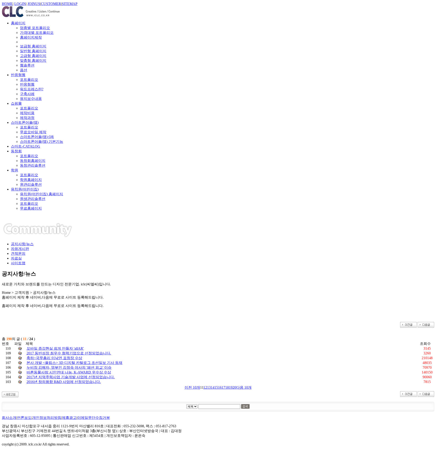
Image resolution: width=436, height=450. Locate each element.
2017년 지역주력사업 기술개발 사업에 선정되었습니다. (71, 377)
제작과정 (27, 118)
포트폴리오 (29, 80)
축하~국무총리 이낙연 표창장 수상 (54, 358)
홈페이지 (18, 23)
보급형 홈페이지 (33, 46)
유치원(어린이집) (25, 189)
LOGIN (20, 4)
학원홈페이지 (31, 180)
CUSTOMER (51, 4)
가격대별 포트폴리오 (37, 33)
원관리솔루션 (31, 184)
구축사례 (27, 94)
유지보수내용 (31, 99)
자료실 (16, 258)
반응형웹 (18, 75)
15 (216, 387)
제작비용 (27, 113)
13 (209, 387)
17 (223, 387)
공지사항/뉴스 (22, 244)
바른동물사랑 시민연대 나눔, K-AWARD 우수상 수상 (69, 372)
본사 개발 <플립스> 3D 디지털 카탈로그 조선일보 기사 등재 (74, 363)
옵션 (23, 70)
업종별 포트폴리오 (35, 28)
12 (205, 387)
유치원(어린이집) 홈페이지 (41, 194)
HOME (7, 4)
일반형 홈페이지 (33, 51)
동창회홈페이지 (32, 161)
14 (212, 387)
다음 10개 (244, 387)
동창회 (16, 151)
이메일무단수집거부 (93, 418)
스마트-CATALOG (25, 146)
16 (220, 387)
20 (234, 387)
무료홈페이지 (31, 208)
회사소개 (9, 418)
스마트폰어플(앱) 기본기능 (41, 141)
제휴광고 (69, 418)
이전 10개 (192, 387)
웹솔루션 (27, 65)
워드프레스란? (31, 89)
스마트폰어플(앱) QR (37, 137)
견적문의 (18, 253)
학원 (14, 170)
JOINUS (33, 4)
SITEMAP (69, 4)
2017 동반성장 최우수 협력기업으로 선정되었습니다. (69, 353)
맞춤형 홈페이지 (33, 60)
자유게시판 (20, 249)
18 (227, 387)
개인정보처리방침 (46, 418)
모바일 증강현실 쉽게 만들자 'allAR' (55, 348)
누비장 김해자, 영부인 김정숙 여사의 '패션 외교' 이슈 (69, 367)
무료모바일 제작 (33, 132)
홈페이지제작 (31, 37)
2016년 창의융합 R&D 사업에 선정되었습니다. (64, 382)
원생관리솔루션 (32, 199)
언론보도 (24, 418)
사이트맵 (18, 263)
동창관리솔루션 (32, 165)
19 (231, 387)
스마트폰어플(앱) (25, 122)
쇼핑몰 (16, 103)
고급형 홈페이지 (33, 56)
